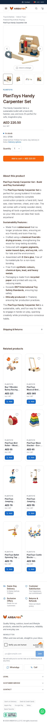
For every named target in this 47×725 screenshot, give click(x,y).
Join (40, 654)
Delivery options (14, 142)
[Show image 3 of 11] (28, 79)
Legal (5, 677)
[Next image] (40, 48)
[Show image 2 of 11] (18, 79)
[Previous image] (7, 48)
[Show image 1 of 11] (8, 79)
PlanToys (7, 90)
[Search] (36, 8)
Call (35, 667)
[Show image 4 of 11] (39, 79)
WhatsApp (14, 667)
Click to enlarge (25, 68)
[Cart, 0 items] (42, 8)
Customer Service (11, 683)
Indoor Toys (21, 17)
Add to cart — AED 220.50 (23, 158)
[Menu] (6, 8)
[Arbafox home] (13, 617)
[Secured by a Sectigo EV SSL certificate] (10, 715)
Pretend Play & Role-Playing (14, 20)
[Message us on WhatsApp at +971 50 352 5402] (42, 711)
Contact (7, 689)
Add (10, 402)
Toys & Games (8, 17)
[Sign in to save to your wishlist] (17, 358)
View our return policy (34, 605)
